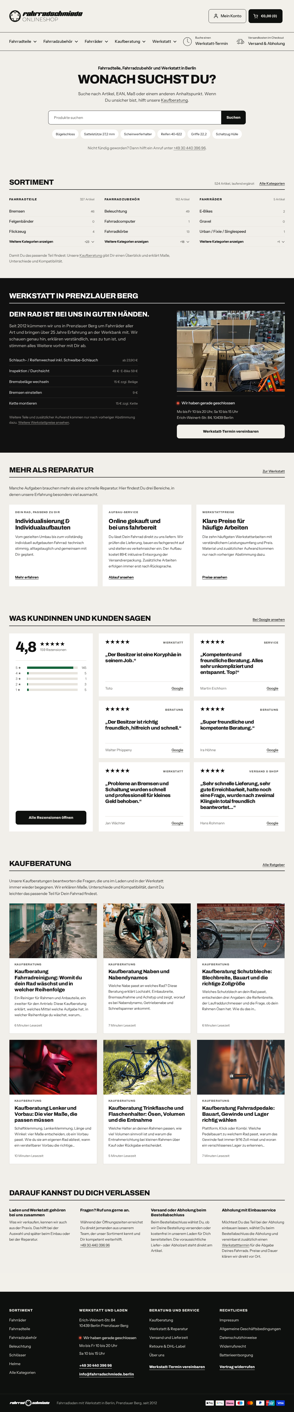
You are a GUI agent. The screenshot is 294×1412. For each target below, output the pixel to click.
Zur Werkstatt (274, 471)
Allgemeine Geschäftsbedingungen (250, 1328)
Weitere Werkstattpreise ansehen (43, 422)
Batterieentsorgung (236, 1355)
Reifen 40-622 (171, 134)
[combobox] (134, 117)
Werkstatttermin (235, 1245)
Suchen (233, 117)
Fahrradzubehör (122, 199)
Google (177, 688)
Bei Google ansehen (269, 619)
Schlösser (17, 1355)
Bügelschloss (65, 134)
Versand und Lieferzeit (168, 1337)
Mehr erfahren (27, 577)
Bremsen (17, 211)
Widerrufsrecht (233, 1346)
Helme (14, 1363)
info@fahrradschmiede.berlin (106, 1374)
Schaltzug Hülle (227, 134)
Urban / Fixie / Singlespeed (223, 231)
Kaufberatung (174, 100)
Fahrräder (211, 199)
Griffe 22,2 (199, 134)
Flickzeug (17, 231)
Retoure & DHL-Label (167, 1346)
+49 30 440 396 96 (190, 148)
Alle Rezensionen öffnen (51, 818)
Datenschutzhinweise (238, 1337)
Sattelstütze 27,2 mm (99, 134)
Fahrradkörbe (116, 231)
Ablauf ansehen (121, 577)
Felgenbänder (21, 221)
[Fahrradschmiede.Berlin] (46, 16)
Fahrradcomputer (120, 221)
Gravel (205, 221)
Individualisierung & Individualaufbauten (42, 524)
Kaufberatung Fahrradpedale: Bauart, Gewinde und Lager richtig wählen (238, 1114)
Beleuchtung (116, 211)
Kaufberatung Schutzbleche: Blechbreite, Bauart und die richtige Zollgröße (237, 977)
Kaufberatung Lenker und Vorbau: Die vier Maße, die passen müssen (45, 1114)
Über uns (156, 1355)
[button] (266, 16)
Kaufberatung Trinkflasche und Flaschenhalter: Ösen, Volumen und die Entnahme (146, 1114)
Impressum (229, 1320)
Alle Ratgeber (274, 865)
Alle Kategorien (272, 183)
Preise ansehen (214, 577)
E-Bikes (206, 211)
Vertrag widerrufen (237, 1367)
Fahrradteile (23, 199)
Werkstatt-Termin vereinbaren (231, 431)
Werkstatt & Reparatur (168, 1328)
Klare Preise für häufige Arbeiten (225, 524)
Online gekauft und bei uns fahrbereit (134, 524)
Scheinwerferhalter (138, 134)
